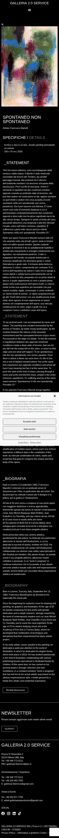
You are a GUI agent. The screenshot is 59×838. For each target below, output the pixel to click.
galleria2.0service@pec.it (19, 764)
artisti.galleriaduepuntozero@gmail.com (23, 800)
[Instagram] (8, 813)
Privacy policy (35, 442)
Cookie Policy (23, 442)
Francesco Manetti (19, 128)
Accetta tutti (29, 421)
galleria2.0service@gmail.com (18, 784)
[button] (54, 396)
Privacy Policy (8, 833)
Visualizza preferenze (29, 436)
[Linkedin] (14, 813)
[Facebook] (3, 813)
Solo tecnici (29, 429)
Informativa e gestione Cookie (32, 833)
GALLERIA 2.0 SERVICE (29, 3)
